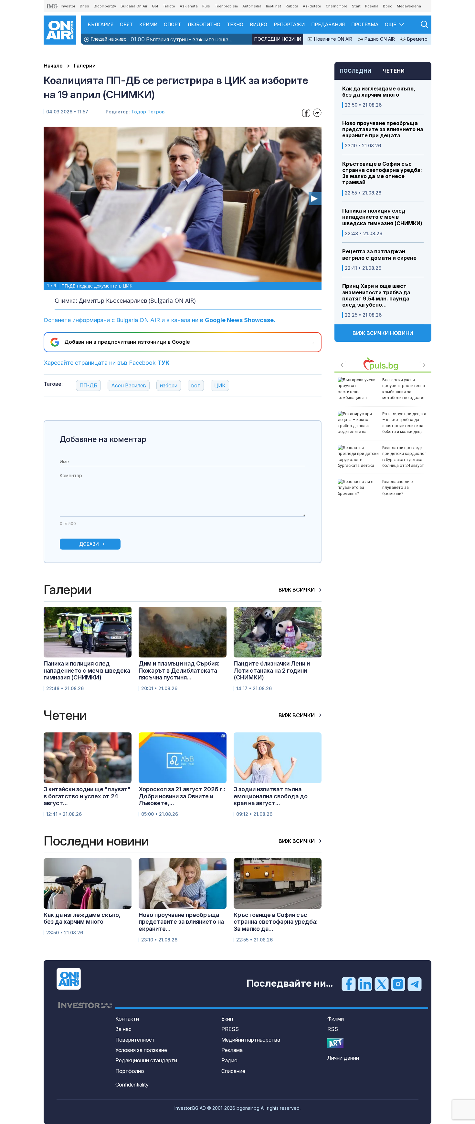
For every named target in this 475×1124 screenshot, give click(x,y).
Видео (258, 24)
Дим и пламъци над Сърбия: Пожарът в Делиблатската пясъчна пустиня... (179, 670)
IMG (52, 6)
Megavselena (409, 6)
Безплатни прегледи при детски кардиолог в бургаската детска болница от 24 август (404, 456)
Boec (387, 6)
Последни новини (277, 39)
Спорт (172, 24)
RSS (332, 1029)
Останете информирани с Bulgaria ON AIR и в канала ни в (159, 320)
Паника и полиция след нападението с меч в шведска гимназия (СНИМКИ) (382, 217)
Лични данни (343, 1058)
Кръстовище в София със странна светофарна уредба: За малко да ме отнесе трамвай (382, 173)
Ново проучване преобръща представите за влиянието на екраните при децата (382, 129)
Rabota (292, 6)
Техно (235, 24)
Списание (233, 1071)
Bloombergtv (105, 6)
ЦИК (220, 385)
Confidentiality (132, 1084)
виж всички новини (383, 333)
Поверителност (135, 1039)
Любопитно (203, 24)
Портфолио (129, 1071)
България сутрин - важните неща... (181, 39)
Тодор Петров (147, 111)
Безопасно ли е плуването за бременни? (397, 487)
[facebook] (349, 983)
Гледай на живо (108, 39)
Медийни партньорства (250, 1039)
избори (168, 385)
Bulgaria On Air (134, 6)
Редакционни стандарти (146, 1060)
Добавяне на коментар (103, 439)
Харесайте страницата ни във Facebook (107, 362)
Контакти (127, 1018)
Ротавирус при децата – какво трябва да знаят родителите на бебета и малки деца (404, 422)
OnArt (335, 1043)
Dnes (84, 6)
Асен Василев (128, 385)
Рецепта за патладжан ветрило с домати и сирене (379, 254)
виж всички (297, 589)
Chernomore (336, 6)
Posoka (371, 6)
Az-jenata (189, 6)
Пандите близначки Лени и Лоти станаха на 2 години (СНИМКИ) (272, 670)
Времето (417, 39)
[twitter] (382, 983)
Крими (148, 24)
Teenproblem (226, 6)
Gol (155, 6)
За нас (123, 1029)
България (100, 24)
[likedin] (365, 983)
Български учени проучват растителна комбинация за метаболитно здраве (403, 388)
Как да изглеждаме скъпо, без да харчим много (378, 92)
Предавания (328, 24)
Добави (89, 544)
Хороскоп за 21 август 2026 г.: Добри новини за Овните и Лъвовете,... (182, 796)
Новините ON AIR (332, 39)
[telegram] (414, 983)
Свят (126, 24)
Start (356, 6)
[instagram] (398, 983)
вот (195, 385)
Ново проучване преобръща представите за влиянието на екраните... (181, 921)
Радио (229, 1060)
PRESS (230, 1029)
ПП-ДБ (88, 385)
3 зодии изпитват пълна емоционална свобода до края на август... (271, 796)
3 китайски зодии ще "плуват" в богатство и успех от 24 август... (87, 796)
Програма (364, 24)
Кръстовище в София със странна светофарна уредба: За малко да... (276, 921)
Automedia (251, 6)
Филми (335, 1018)
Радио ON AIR (379, 39)
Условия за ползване (141, 1050)
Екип (227, 1018)
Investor (68, 6)
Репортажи (289, 24)
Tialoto (169, 6)
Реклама (232, 1050)
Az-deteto (312, 6)
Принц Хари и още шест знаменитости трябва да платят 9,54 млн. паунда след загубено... (376, 295)
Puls (206, 6)
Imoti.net (273, 6)
